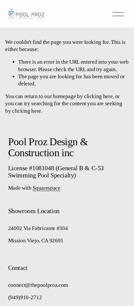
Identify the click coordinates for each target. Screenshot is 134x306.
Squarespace (46, 188)
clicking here (98, 96)
